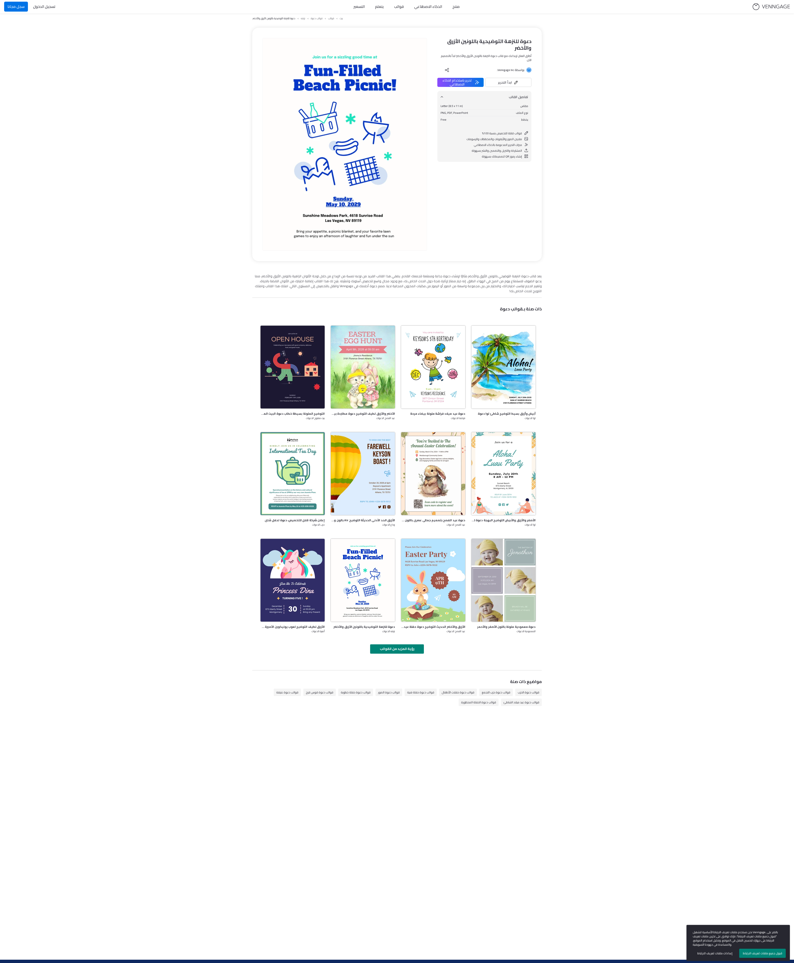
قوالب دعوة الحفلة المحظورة (478, 702)
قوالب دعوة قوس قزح (319, 692)
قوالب (399, 6)
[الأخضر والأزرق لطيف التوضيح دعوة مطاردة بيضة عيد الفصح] (363, 367)
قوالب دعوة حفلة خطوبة (356, 692)
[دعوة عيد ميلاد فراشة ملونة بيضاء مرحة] (433, 367)
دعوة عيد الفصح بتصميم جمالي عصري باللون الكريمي (433, 520)
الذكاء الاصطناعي (428, 6)
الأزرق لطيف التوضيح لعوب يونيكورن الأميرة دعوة (293, 627)
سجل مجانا (16, 6)
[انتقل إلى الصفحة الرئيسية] (771, 6)
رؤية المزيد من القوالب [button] (397, 649)
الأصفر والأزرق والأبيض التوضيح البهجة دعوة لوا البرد (503, 520)
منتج (456, 6)
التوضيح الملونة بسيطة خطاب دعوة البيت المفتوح (293, 414)
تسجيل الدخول (44, 6)
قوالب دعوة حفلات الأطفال (458, 692)
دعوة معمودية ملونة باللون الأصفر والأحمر (506, 627)
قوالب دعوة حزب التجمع (496, 692)
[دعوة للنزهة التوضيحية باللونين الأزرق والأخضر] (363, 580)
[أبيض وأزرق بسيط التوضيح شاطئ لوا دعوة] (503, 367)
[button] (508, 82)
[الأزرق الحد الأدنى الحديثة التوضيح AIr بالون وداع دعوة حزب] (363, 473)
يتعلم (379, 6)
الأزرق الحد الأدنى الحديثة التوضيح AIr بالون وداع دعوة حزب (363, 520)
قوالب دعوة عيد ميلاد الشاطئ (521, 702)
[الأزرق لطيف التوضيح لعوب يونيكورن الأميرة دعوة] (293, 580)
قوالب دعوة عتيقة (287, 692)
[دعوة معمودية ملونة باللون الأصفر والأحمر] (503, 580)
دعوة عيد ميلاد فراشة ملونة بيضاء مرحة (437, 414)
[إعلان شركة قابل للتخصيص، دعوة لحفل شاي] (293, 473)
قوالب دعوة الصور (389, 692)
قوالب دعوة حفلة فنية (420, 692)
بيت (341, 18)
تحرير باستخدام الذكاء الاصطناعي (457, 82)
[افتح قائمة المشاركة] (447, 69)
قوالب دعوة (317, 18)
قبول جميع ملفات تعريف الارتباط (762, 953)
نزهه (303, 18)
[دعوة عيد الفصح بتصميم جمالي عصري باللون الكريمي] (433, 473)
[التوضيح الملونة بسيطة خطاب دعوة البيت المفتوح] (293, 367)
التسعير (359, 6)
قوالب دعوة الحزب (528, 692)
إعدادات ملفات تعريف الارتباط (714, 953)
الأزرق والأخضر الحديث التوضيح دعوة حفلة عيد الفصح (433, 627)
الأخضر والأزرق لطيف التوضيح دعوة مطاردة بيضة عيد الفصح (363, 414)
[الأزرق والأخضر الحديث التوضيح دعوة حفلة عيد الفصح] (433, 580)
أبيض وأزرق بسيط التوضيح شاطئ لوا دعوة (507, 414)
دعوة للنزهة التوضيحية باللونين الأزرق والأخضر (364, 627)
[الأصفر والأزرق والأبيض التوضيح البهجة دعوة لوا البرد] (503, 473)
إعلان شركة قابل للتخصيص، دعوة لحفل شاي (295, 520)
